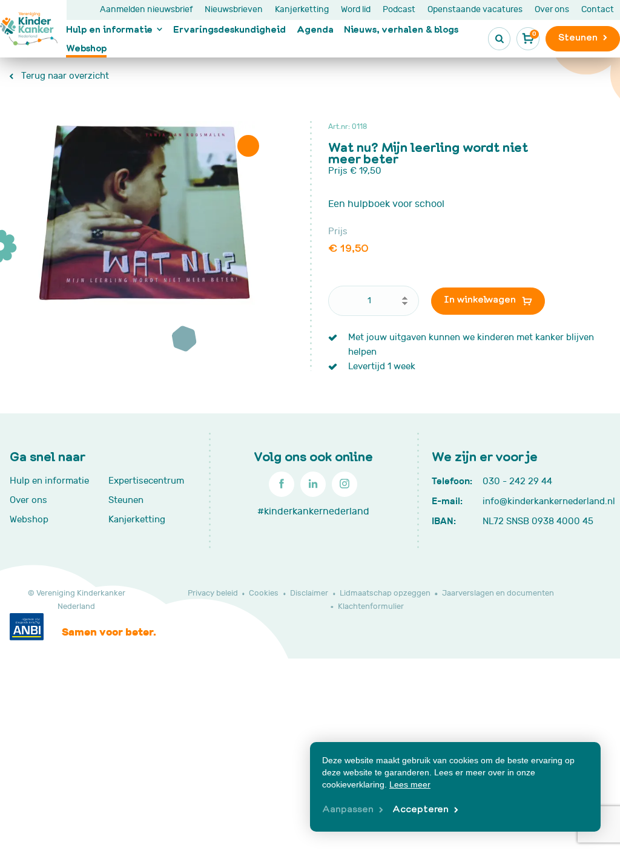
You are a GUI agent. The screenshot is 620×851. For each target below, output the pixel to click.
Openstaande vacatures (475, 9)
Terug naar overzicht (64, 75)
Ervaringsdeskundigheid (229, 29)
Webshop (86, 47)
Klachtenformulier (371, 606)
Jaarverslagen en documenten (498, 593)
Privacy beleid (213, 593)
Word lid (356, 9)
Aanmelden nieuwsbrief (146, 9)
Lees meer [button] (409, 784)
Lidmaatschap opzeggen (385, 593)
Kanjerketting (302, 9)
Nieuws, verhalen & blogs (401, 29)
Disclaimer (309, 593)
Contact (597, 9)
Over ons (552, 9)
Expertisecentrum (146, 481)
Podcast (399, 9)
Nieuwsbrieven (234, 9)
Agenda (315, 29)
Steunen (125, 500)
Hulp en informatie (109, 29)
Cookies (264, 593)
